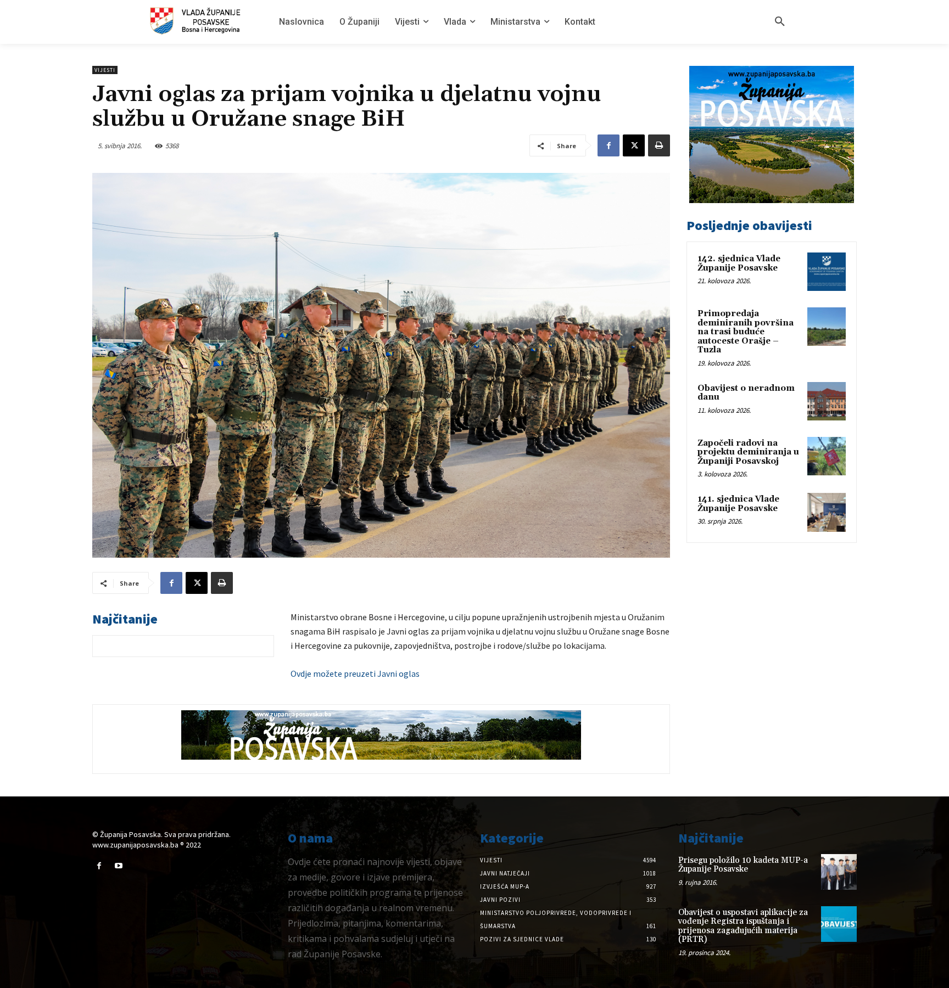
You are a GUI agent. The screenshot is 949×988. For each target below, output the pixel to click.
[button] (780, 22)
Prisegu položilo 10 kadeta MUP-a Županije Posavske (743, 865)
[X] (634, 145)
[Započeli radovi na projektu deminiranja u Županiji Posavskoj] (826, 456)
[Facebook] (608, 145)
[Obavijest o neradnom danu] (826, 401)
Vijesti (104, 70)
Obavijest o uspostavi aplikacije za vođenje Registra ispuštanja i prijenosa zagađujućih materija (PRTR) (743, 926)
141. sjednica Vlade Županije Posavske (738, 504)
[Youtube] (118, 866)
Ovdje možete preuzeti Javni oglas (355, 673)
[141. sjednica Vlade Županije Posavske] (826, 512)
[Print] (659, 145)
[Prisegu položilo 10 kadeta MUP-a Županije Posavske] (839, 872)
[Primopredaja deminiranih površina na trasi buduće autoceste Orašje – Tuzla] (826, 326)
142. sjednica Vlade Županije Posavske (738, 263)
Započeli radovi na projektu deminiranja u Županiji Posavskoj (748, 452)
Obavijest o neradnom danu (746, 393)
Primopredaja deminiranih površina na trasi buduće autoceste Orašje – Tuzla (745, 331)
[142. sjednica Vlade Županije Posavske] (826, 271)
